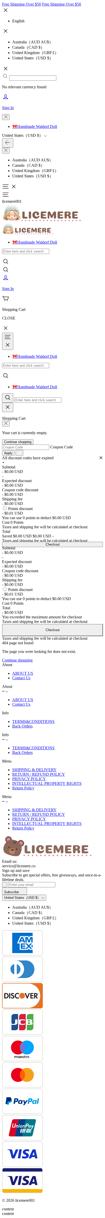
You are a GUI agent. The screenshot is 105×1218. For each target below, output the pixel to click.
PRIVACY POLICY (29, 779)
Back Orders (22, 726)
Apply (8, 453)
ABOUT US (22, 673)
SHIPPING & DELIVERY (34, 770)
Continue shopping (17, 442)
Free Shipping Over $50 (21, 4)
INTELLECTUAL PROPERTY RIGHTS (47, 783)
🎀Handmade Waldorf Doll (34, 126)
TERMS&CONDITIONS (33, 721)
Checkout (53, 544)
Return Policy (23, 788)
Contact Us (21, 678)
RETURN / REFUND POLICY (38, 774)
